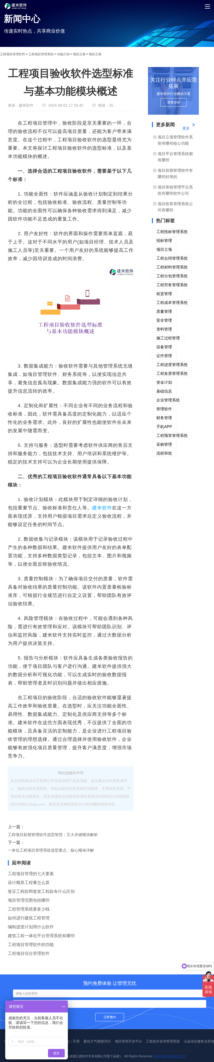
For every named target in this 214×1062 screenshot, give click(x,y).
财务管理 (164, 418)
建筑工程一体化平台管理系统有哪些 (41, 935)
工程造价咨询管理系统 (163, 1041)
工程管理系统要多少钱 (29, 909)
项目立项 (79, 54)
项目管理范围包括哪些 (29, 900)
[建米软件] (15, 13)
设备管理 (164, 347)
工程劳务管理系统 (172, 285)
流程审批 (164, 453)
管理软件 (164, 409)
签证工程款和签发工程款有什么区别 (41, 891)
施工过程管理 (168, 338)
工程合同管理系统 (172, 258)
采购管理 (164, 444)
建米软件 (102, 507)
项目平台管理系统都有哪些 (175, 156)
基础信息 (164, 391)
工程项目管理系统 (41, 54)
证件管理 (164, 355)
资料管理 (164, 329)
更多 (186, 128)
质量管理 (164, 311)
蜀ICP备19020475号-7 (170, 1056)
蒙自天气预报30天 (97, 1041)
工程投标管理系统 (172, 231)
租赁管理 (164, 293)
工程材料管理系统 (172, 267)
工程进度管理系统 (172, 364)
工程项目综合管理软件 (29, 953)
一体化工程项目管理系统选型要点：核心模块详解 (51, 850)
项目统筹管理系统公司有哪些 (175, 207)
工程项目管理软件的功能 (31, 944)
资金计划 (164, 382)
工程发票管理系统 (172, 373)
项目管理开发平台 (128, 1041)
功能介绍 (63, 54)
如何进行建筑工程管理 (29, 918)
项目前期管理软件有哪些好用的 (175, 173)
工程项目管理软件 (12, 54)
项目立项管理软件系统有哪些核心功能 (175, 140)
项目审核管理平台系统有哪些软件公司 (175, 190)
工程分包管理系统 (172, 276)
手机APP (164, 426)
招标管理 (164, 240)
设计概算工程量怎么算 (29, 882)
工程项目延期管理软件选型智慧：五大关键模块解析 (53, 834)
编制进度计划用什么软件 (31, 927)
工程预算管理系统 (172, 435)
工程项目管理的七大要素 (31, 873)
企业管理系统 (168, 400)
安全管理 (164, 320)
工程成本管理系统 (172, 302)
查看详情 (173, 102)
